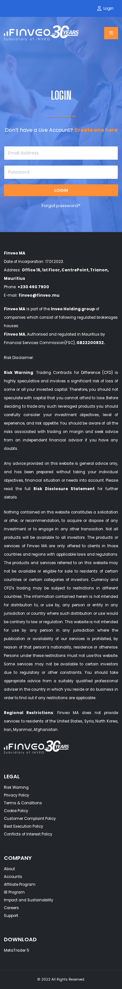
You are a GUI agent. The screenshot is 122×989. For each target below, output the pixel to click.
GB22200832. (90, 342)
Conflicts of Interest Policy (28, 834)
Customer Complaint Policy (30, 818)
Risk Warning (18, 372)
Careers (11, 907)
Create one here (95, 130)
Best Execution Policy (23, 826)
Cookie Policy (16, 810)
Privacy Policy (16, 795)
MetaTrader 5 (16, 950)
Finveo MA (14, 309)
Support (11, 915)
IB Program (14, 892)
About (9, 869)
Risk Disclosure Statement (64, 488)
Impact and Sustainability (28, 900)
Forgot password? (61, 206)
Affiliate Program (19, 884)
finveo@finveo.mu (39, 295)
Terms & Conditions (23, 803)
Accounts (13, 876)
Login (108, 8)
